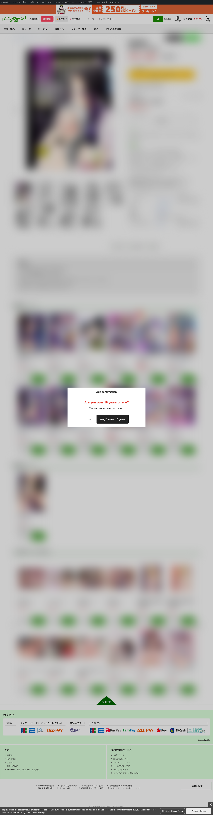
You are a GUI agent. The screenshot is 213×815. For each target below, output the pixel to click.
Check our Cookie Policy (172, 811)
